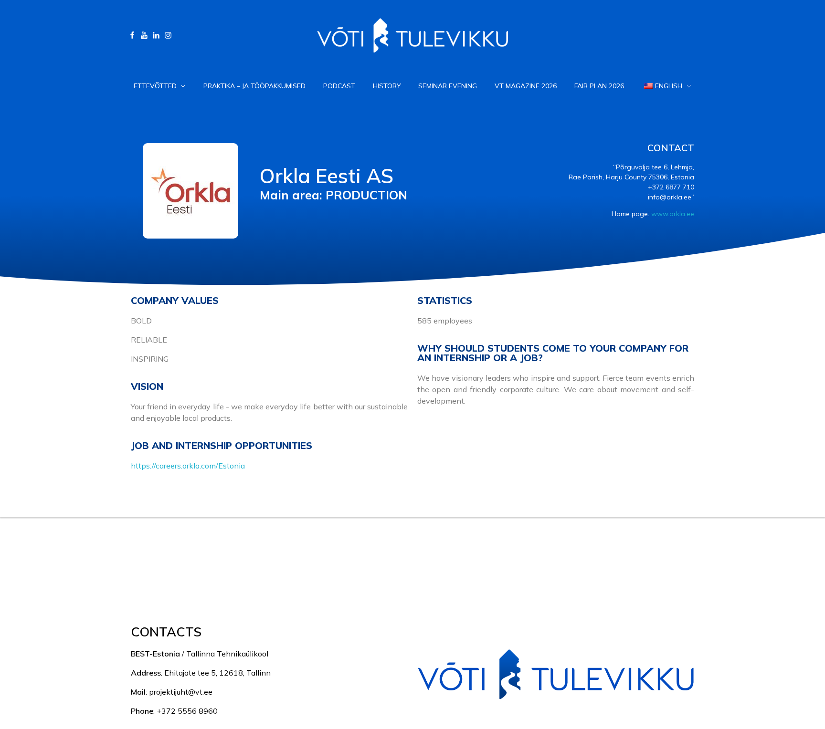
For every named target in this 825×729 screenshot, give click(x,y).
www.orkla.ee (672, 213)
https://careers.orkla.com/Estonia (188, 465)
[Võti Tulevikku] (407, 568)
